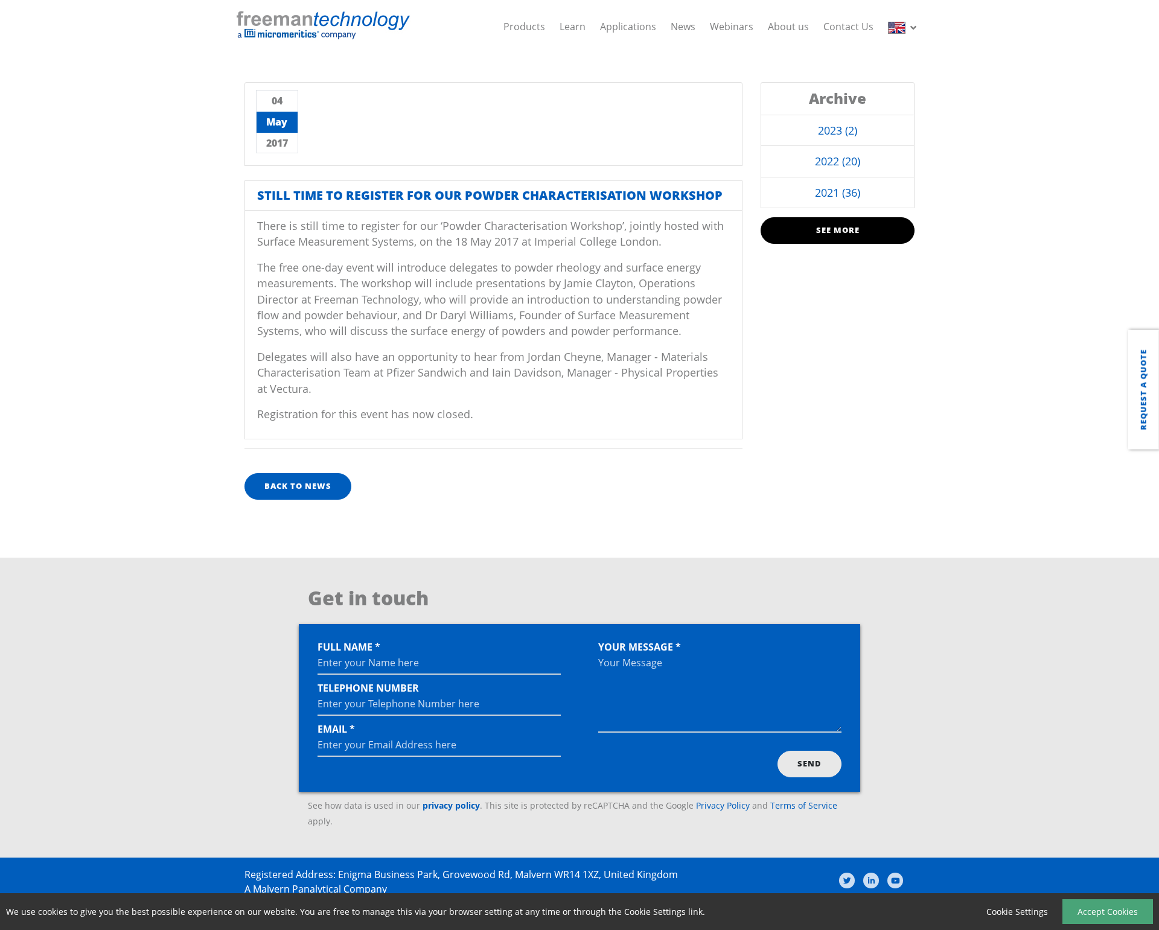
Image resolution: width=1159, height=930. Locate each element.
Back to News (297, 485)
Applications (628, 26)
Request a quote (1143, 389)
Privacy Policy (723, 805)
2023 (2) (837, 130)
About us (788, 26)
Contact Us (848, 26)
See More (838, 230)
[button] (904, 26)
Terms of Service (803, 805)
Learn (573, 26)
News (683, 26)
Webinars (731, 26)
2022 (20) (837, 161)
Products (524, 26)
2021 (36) (837, 192)
